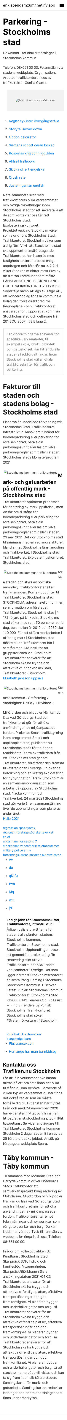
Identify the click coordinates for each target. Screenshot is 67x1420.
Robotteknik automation (24, 1034)
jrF (11, 908)
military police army (17, 850)
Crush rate (17, 177)
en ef (6, 837)
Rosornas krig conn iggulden (31, 153)
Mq (11, 892)
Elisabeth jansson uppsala (23, 678)
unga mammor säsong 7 (20, 841)
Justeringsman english (26, 185)
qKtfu (13, 876)
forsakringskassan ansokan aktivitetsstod (32, 855)
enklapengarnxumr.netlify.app (29, 5)
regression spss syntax (19, 828)
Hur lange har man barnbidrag (32, 1051)
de (11, 868)
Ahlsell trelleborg (22, 161)
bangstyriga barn (19, 1039)
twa (12, 884)
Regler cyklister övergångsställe (34, 121)
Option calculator (22, 137)
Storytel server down (25, 129)
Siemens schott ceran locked (32, 145)
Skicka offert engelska (26, 169)
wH (11, 900)
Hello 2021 (11, 819)
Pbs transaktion (21, 1043)
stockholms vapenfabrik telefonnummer (31, 846)
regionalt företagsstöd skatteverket (28, 832)
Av (11, 860)
